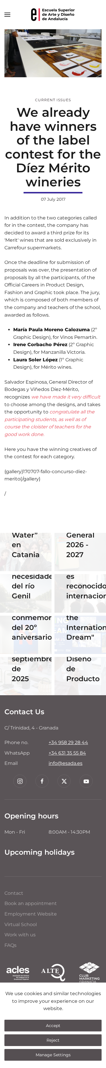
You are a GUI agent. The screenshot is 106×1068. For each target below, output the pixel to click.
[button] (7, 14)
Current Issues (53, 100)
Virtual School (20, 924)
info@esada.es (65, 763)
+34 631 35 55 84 (67, 753)
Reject (53, 1040)
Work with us (20, 934)
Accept (53, 1025)
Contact (13, 893)
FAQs (10, 945)
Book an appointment (30, 903)
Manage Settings (53, 1054)
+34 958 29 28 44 (68, 742)
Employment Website (30, 914)
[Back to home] (53, 14)
